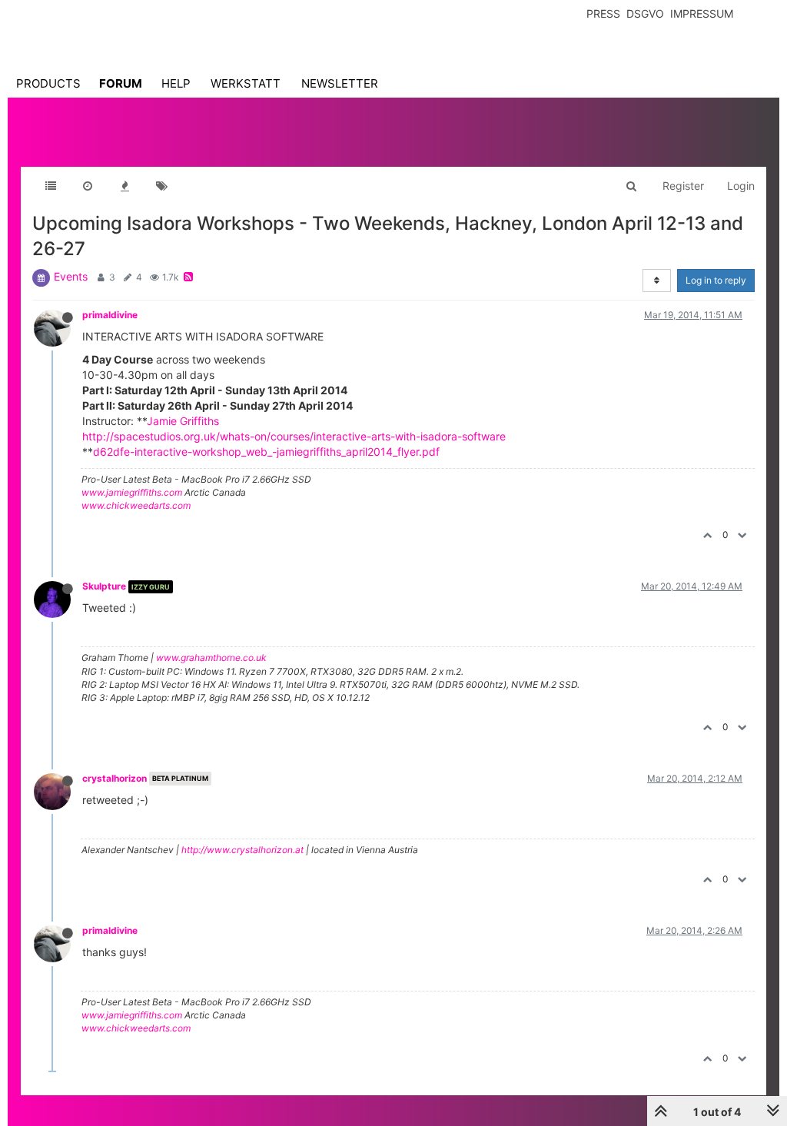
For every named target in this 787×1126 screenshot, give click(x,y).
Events (71, 276)
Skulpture (104, 586)
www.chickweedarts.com (136, 505)
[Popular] (124, 186)
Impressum (701, 13)
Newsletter (339, 83)
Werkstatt (246, 83)
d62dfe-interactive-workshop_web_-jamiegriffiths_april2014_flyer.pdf (266, 451)
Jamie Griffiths (183, 420)
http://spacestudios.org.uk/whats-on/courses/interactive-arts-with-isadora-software (294, 436)
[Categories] (50, 186)
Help (176, 83)
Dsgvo (645, 13)
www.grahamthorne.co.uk (211, 657)
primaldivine (110, 315)
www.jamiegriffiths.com (131, 492)
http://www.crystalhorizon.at (242, 849)
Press (603, 13)
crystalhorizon (114, 778)
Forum (120, 83)
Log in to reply (716, 280)
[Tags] (161, 186)
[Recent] (87, 186)
